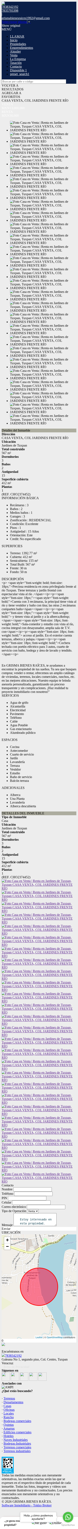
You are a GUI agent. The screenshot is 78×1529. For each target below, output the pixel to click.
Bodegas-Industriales (17, 1443)
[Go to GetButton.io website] (68, 1525)
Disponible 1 (18, 70)
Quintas (9, 1424)
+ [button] (7, 1240)
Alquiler (15, 51)
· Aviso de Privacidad (15, 1366)
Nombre (7, 1189)
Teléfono (7, 1193)
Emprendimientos (21, 47)
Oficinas (9, 1409)
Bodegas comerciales (17, 1421)
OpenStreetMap (55, 1337)
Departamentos (13, 1402)
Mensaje (7, 1225)
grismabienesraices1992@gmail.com (26, 18)
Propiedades (18, 44)
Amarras (9, 1428)
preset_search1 (19, 74)
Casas (7, 1406)
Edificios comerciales (17, 1432)
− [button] (7, 1246)
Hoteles (9, 1436)
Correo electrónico (14, 1207)
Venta (13, 55)
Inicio (13, 40)
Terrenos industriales (17, 1451)
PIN (4, 1198)
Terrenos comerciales (17, 1447)
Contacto (16, 66)
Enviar (6, 1228)
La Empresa (18, 59)
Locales (9, 1413)
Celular (6, 1202)
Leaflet (39, 1337)
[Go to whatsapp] (68, 1517)
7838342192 (13, 1355)
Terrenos (9, 1398)
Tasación (16, 63)
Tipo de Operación (14, 1211)
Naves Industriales (16, 1440)
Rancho (9, 1417)
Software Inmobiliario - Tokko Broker (27, 1505)
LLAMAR (17, 36)
